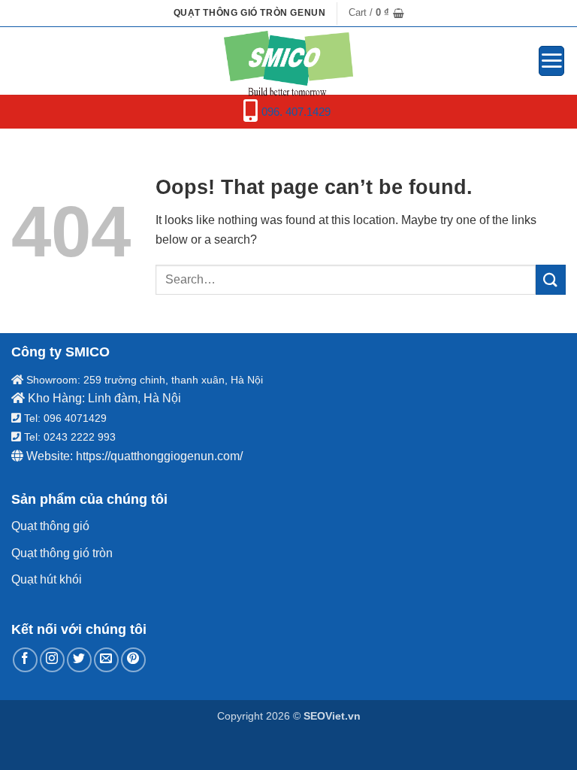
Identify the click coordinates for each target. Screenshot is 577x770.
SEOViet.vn (332, 716)
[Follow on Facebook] (25, 659)
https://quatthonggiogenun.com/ (159, 456)
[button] (376, 13)
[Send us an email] (106, 659)
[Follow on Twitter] (79, 659)
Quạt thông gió (50, 526)
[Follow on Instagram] (52, 659)
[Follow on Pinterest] (133, 659)
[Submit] (551, 279)
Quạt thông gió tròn (62, 553)
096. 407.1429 (296, 111)
